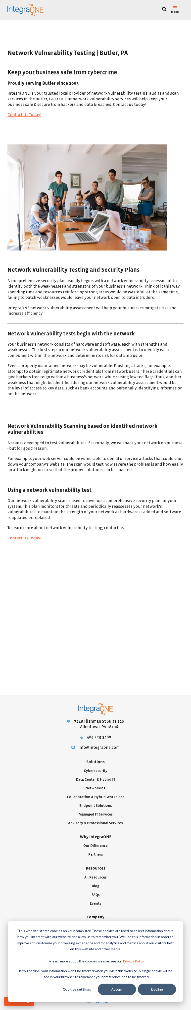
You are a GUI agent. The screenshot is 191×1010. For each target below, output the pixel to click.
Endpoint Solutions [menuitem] (95, 806)
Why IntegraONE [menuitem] (95, 837)
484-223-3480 (99, 737)
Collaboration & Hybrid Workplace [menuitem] (95, 797)
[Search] (164, 9)
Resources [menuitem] (95, 868)
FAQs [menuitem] (96, 895)
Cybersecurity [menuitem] (95, 771)
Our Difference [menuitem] (95, 846)
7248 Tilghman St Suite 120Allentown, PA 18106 (99, 724)
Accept (117, 989)
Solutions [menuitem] (95, 762)
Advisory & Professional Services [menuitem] (95, 823)
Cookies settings (77, 989)
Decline (157, 989)
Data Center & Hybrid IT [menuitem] (95, 779)
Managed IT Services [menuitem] (96, 814)
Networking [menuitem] (95, 788)
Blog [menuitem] (95, 886)
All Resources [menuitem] (95, 877)
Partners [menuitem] (95, 854)
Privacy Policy (133, 961)
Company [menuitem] (95, 917)
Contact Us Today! (24, 115)
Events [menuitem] (95, 903)
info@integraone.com (99, 748)
